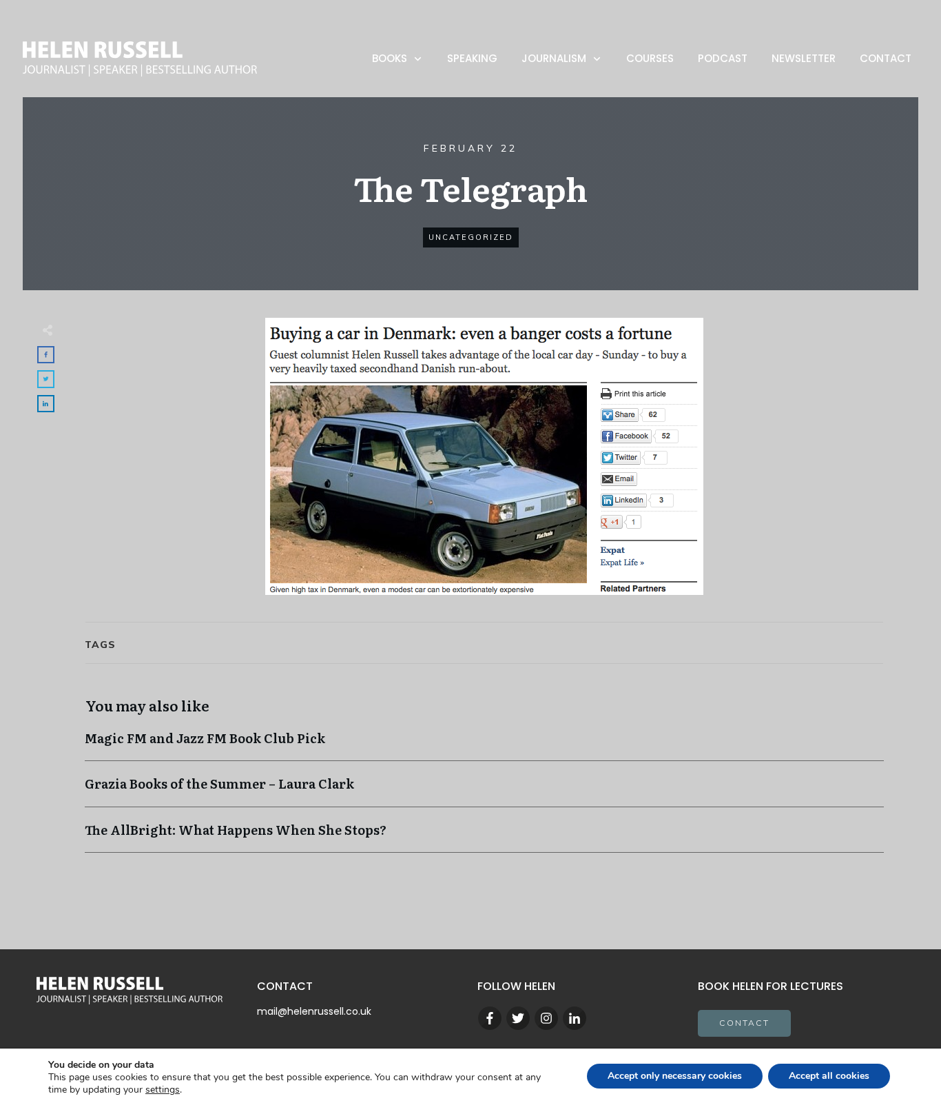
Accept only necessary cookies (675, 1075)
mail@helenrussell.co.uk (314, 1011)
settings (162, 1090)
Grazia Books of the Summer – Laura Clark (484, 790)
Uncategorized (470, 237)
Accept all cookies (829, 1075)
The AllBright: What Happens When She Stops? (484, 836)
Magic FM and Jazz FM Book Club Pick (484, 744)
